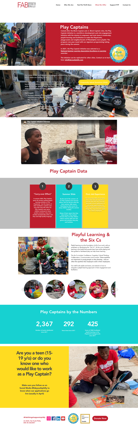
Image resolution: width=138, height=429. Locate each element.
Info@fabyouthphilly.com (74, 60)
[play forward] (117, 289)
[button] (33, 289)
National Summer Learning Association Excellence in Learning (83, 51)
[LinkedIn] (58, 418)
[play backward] (22, 289)
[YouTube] (63, 418)
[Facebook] (54, 418)
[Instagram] (49, 418)
